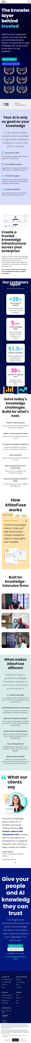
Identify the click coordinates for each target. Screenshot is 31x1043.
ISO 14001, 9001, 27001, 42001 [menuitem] (7, 1014)
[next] (26, 521)
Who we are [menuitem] (18, 982)
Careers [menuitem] (3, 990)
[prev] (23, 521)
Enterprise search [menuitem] (5, 1003)
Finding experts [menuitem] (5, 1005)
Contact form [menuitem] (4, 987)
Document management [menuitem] (7, 1000)
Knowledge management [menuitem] (7, 998)
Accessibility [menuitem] (18, 990)
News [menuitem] (17, 998)
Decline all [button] (23, 1040)
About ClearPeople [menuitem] (22, 980)
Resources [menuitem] (18, 1000)
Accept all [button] (15, 1040)
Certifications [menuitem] (6, 1011)
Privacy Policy (7, 1033)
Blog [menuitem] (17, 1003)
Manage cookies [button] (8, 1040)
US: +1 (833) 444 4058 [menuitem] (6, 985)
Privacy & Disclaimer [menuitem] (20, 985)
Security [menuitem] (18, 987)
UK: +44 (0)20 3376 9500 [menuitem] (7, 982)
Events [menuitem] (17, 1005)
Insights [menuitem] (19, 995)
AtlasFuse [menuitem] (5, 995)
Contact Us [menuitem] (5, 980)
